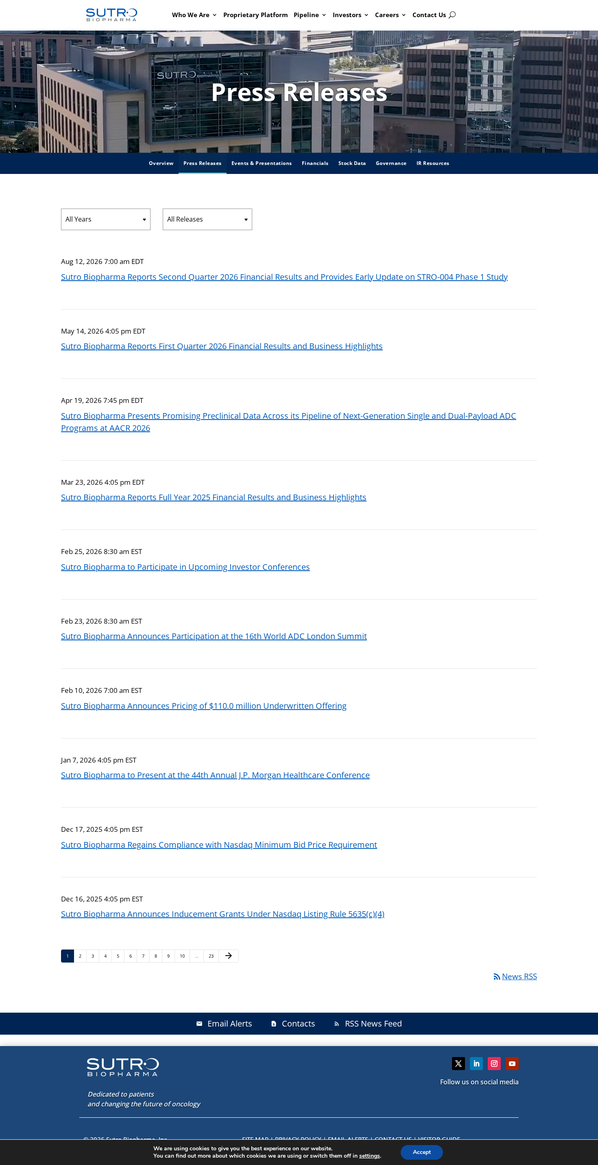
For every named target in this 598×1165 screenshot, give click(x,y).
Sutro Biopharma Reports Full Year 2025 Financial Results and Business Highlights (214, 497)
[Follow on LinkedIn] (476, 1063)
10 (184, 955)
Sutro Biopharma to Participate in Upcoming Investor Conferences (185, 566)
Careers (387, 15)
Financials (315, 163)
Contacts (293, 1023)
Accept (422, 1152)
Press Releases (202, 163)
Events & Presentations (261, 163)
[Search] (452, 15)
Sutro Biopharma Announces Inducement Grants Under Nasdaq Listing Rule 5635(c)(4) (222, 913)
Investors (347, 15)
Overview (161, 163)
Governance (391, 163)
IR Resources (433, 163)
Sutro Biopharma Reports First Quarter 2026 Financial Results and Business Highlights (222, 346)
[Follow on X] (458, 1063)
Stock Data (352, 163)
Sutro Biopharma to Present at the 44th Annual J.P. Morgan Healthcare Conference (215, 774)
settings (369, 1156)
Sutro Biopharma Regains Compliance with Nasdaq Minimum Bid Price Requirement (219, 844)
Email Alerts (224, 1023)
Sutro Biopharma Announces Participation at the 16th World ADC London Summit (214, 636)
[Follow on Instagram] (494, 1063)
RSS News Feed (368, 1023)
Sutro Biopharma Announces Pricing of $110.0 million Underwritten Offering (204, 705)
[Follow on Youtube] (512, 1063)
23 (213, 955)
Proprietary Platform (255, 15)
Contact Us (429, 15)
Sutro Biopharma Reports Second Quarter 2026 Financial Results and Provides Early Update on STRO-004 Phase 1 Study (284, 276)
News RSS (514, 976)
